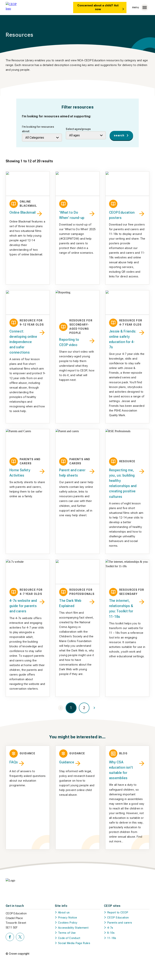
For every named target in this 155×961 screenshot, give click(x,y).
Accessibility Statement (73, 927)
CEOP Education (118, 917)
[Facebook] (10, 937)
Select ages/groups (78, 129)
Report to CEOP (117, 912)
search (119, 135)
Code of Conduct (69, 938)
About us (64, 912)
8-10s (111, 932)
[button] (84, 708)
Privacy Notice (67, 917)
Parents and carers (119, 922)
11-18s (111, 938)
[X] (20, 937)
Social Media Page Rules (74, 943)
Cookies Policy (67, 922)
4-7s (110, 927)
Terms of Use (67, 932)
